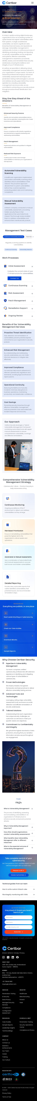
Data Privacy (6, 999)
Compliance (6, 1008)
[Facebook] (17, 957)
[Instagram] (3, 957)
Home (4, 10)
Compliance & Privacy (27, 1030)
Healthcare (23, 994)
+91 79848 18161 (7, 981)
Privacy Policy (6, 1093)
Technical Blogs (7, 1031)
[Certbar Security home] (10, 3)
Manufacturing (25, 997)
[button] (32, 3)
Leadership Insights (8, 1028)
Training (5, 1057)
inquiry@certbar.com (9, 984)
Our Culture (6, 1060)
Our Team (5, 1051)
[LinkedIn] (13, 957)
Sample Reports (7, 1025)
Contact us (6, 1043)
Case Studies (6, 1022)
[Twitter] (8, 957)
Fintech (22, 999)
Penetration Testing (8, 994)
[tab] (13, 236)
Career (4, 1054)
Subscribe (17, 932)
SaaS (21, 1002)
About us (5, 1040)
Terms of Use (6, 1097)
